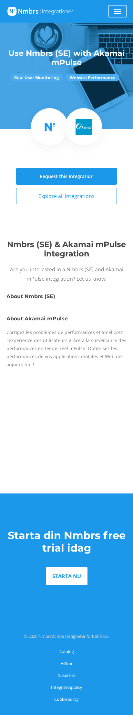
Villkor (67, 663)
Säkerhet (66, 675)
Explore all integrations (66, 196)
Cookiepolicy (66, 699)
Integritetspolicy (66, 687)
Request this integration (67, 176)
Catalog (66, 651)
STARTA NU (66, 576)
